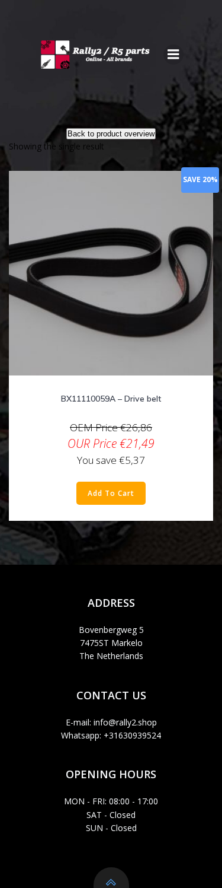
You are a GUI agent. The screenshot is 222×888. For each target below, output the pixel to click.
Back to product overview (111, 133)
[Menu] (173, 54)
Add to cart (111, 493)
